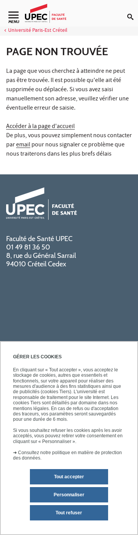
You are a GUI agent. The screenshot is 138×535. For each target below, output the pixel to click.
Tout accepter (69, 476)
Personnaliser (69, 494)
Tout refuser (69, 512)
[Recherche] (132, 10)
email (23, 145)
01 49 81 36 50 (28, 247)
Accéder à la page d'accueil (40, 126)
